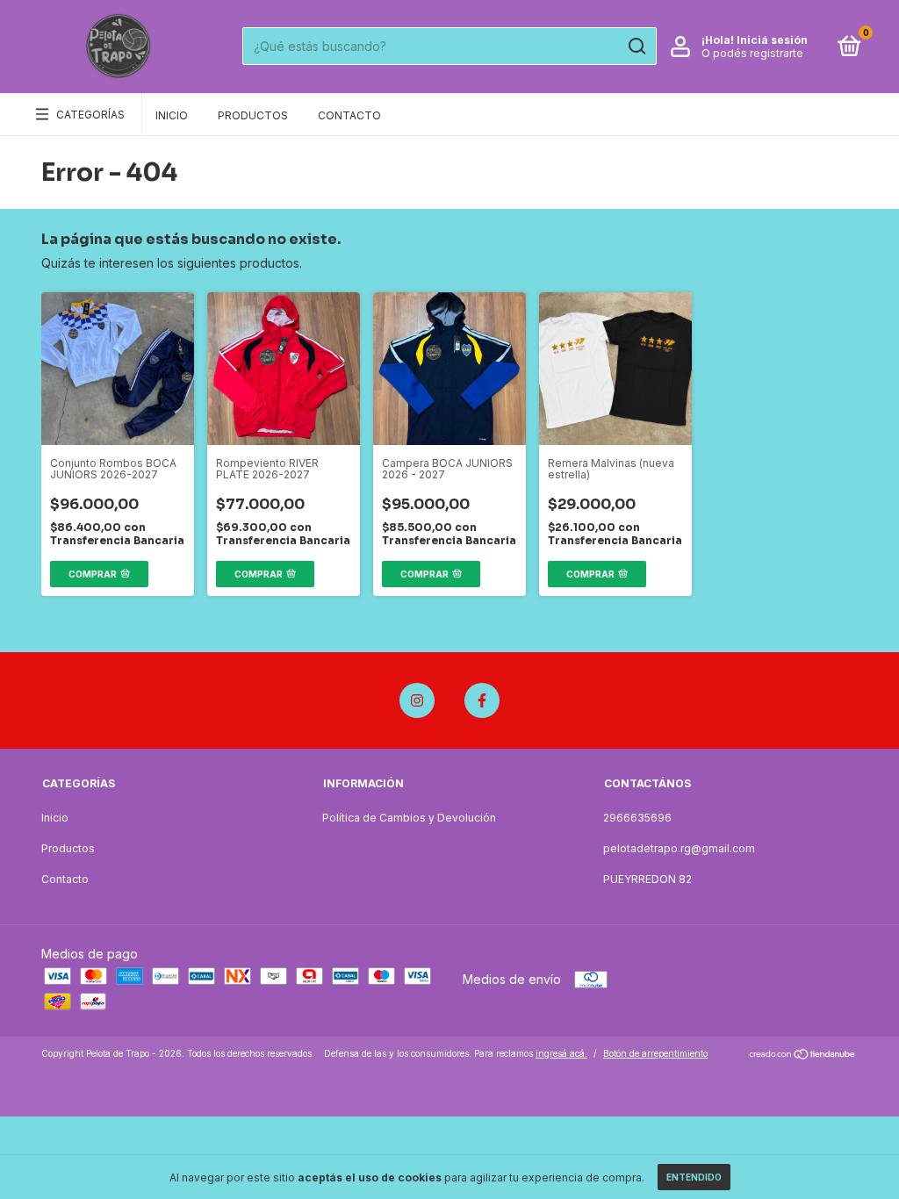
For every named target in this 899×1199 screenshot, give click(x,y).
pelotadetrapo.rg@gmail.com (679, 848)
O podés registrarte (752, 53)
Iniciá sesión (772, 40)
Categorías (90, 114)
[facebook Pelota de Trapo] (482, 700)
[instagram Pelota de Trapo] (417, 700)
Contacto (349, 115)
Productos (253, 115)
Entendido (694, 1177)
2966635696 (637, 817)
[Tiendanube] (803, 1055)
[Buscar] (636, 46)
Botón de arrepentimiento (655, 1053)
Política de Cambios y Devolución (409, 817)
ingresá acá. (561, 1053)
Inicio (171, 115)
